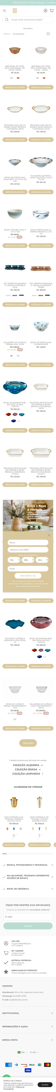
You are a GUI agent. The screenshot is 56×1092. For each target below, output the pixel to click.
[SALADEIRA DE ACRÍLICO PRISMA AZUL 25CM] (15, 326)
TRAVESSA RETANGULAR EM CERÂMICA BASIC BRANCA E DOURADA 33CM (41, 405)
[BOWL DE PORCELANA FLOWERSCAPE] (41, 326)
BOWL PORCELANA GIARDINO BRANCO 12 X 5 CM (41, 232)
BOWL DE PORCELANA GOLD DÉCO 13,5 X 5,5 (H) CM (15, 179)
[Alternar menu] (4, 10)
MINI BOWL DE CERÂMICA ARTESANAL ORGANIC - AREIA (41, 68)
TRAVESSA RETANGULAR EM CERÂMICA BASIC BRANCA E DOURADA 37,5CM (15, 471)
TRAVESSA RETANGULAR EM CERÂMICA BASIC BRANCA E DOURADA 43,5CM (41, 471)
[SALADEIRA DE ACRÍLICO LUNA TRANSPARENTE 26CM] (41, 688)
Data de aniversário (28, 555)
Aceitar (45, 1085)
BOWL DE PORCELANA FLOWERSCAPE (41, 343)
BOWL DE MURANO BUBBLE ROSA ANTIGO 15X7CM (41, 640)
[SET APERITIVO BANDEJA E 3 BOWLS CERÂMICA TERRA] (41, 267)
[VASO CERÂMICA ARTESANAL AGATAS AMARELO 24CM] (39, 802)
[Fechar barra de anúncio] (53, 2)
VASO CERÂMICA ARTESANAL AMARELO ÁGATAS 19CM (14, 819)
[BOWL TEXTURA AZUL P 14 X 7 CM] (15, 214)
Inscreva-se (28, 576)
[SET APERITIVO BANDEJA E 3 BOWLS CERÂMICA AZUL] (15, 267)
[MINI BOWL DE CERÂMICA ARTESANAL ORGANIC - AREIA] (41, 50)
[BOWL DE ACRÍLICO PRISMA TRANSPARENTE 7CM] (15, 688)
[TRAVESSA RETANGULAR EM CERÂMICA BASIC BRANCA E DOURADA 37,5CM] (15, 452)
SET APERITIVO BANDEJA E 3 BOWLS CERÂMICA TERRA (41, 285)
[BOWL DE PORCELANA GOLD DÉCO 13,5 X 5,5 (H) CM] (15, 161)
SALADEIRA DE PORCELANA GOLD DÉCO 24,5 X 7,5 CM (41, 178)
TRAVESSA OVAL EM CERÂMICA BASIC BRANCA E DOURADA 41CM (41, 127)
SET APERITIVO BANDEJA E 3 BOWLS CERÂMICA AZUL (15, 285)
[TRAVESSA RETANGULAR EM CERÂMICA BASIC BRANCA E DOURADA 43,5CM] (41, 452)
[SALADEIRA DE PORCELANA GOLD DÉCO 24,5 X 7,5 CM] (41, 161)
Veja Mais (28, 743)
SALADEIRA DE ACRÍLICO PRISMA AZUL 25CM (15, 343)
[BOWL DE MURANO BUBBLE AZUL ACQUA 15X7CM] (15, 386)
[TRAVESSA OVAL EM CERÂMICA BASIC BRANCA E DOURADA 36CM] (15, 109)
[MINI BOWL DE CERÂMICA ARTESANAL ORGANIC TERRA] (15, 50)
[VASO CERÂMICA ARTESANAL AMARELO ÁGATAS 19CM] (14, 802)
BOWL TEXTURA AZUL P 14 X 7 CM (15, 231)
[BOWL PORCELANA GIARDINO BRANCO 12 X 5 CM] (41, 214)
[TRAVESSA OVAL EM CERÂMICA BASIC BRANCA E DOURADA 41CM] (41, 109)
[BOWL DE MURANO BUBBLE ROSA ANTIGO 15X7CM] (41, 622)
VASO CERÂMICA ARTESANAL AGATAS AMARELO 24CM (39, 819)
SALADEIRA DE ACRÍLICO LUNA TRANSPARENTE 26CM (41, 706)
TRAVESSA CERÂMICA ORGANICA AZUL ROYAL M (15, 640)
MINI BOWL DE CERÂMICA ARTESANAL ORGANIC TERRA (15, 68)
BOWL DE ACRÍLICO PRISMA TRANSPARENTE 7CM (15, 706)
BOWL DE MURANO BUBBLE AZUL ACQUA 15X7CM (15, 404)
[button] (28, 19)
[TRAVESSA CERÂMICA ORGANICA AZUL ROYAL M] (15, 622)
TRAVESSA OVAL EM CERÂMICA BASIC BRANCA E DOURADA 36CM (15, 127)
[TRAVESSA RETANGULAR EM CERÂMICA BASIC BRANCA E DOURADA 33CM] (41, 386)
